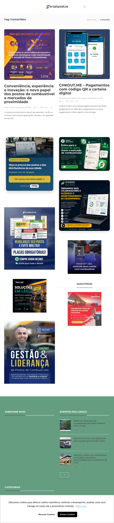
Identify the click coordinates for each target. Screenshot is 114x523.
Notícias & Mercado (16, 75)
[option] (84, 444)
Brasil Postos (91, 20)
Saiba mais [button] (80, 506)
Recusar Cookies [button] (47, 514)
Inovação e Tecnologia (72, 74)
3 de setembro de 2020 (95, 98)
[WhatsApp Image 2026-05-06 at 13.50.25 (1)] (29, 295)
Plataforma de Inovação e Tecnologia (72, 98)
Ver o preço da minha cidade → (30, 179)
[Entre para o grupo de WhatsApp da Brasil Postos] (84, 154)
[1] (84, 257)
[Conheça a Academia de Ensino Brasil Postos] (84, 205)
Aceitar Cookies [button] (67, 514)
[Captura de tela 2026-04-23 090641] (84, 309)
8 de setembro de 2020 (22, 107)
